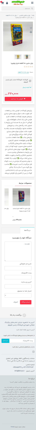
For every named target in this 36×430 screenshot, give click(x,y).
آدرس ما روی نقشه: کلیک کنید (25, 330)
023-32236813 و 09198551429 (23, 367)
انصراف (15, 302)
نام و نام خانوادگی (25, 264)
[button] (4, 3)
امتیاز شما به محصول (24, 291)
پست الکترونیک (26, 273)
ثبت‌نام (5, 341)
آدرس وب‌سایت (26, 282)
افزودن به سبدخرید (17, 99)
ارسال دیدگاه (26, 302)
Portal (12, 427)
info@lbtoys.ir (19, 371)
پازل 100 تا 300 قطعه (23, 72)
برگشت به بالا (16, 315)
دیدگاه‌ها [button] (27, 230)
